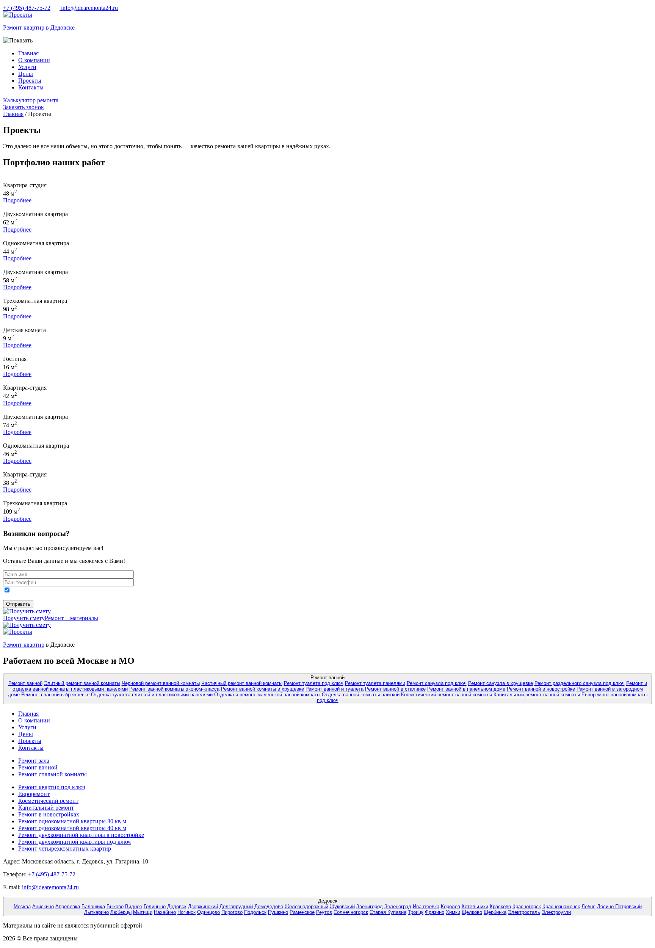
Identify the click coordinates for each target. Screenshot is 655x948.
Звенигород (369, 906)
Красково (500, 906)
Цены (25, 74)
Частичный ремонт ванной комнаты (241, 683)
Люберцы (121, 912)
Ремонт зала (33, 760)
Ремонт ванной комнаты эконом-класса (174, 689)
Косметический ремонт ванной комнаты (446, 694)
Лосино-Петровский (619, 906)
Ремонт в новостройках (48, 814)
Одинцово (208, 912)
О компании (34, 60)
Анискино (43, 906)
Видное (133, 906)
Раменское (302, 912)
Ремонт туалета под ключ (313, 683)
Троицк (415, 912)
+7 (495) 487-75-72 (26, 8)
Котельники (475, 906)
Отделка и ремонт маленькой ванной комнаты (267, 694)
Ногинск (186, 912)
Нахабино (165, 912)
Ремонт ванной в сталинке (395, 689)
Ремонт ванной (25, 683)
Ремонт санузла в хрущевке (500, 683)
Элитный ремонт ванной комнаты (82, 683)
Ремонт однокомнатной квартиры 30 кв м (72, 821)
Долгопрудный (236, 906)
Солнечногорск (351, 912)
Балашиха (93, 906)
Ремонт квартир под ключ (51, 787)
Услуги (27, 67)
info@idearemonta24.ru (89, 8)
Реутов (324, 912)
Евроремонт (34, 794)
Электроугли (556, 912)
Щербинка (495, 912)
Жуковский (342, 906)
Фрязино (434, 912)
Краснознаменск (561, 906)
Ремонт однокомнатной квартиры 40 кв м (72, 828)
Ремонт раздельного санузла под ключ (579, 683)
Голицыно (155, 906)
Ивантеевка (426, 906)
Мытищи (142, 912)
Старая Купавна (388, 912)
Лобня (588, 906)
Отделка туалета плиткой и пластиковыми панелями (152, 694)
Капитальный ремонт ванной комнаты (537, 694)
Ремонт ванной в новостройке (541, 689)
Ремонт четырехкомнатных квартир (64, 848)
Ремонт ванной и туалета (335, 689)
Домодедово (268, 906)
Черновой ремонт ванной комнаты (161, 683)
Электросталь (524, 912)
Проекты (29, 80)
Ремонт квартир (23, 644)
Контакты (31, 87)
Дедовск (176, 906)
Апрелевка (67, 906)
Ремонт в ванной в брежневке (55, 694)
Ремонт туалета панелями (375, 683)
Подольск (255, 912)
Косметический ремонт (48, 801)
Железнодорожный (306, 906)
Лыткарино (96, 912)
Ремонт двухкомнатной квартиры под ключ (74, 841)
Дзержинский (203, 906)
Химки (453, 912)
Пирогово (232, 912)
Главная (28, 53)
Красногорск (526, 906)
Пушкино (278, 912)
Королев (450, 906)
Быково (115, 906)
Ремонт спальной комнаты (52, 774)
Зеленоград (397, 906)
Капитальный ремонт (46, 807)
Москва (22, 906)
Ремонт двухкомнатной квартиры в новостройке (81, 835)
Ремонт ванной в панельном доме (466, 689)
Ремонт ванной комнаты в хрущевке (262, 689)
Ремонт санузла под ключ (437, 683)
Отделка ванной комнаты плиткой (361, 694)
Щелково (472, 912)
